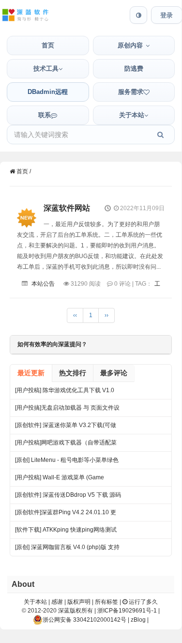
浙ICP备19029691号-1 (127, 610)
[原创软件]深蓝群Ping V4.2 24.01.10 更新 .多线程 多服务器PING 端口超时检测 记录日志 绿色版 (65, 515)
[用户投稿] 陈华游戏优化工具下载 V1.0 (64, 390)
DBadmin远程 (48, 91)
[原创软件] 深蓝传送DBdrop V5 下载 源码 (68, 494)
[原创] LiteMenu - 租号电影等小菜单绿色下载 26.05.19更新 (67, 463)
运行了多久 (142, 601)
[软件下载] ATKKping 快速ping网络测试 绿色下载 (66, 532)
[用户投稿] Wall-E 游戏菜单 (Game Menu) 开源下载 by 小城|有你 (59, 480)
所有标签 (106, 601)
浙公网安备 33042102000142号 (84, 619)
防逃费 (133, 68)
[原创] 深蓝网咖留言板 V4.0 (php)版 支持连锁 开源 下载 (67, 550)
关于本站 (131, 115)
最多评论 (113, 373)
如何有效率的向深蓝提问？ (52, 344)
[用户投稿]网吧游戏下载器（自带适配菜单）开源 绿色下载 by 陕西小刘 (66, 445)
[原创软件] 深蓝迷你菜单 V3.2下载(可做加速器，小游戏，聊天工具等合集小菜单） (65, 428)
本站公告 (43, 283)
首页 (48, 45)
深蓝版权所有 (75, 610)
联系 (44, 115)
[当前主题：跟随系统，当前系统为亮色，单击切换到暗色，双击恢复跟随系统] (138, 15)
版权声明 (79, 601)
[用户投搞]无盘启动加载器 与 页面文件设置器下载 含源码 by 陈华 (67, 410)
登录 (166, 15)
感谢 (57, 601)
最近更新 (31, 373)
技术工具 (46, 68)
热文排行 (72, 373)
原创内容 (130, 45)
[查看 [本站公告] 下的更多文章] (26, 210)
